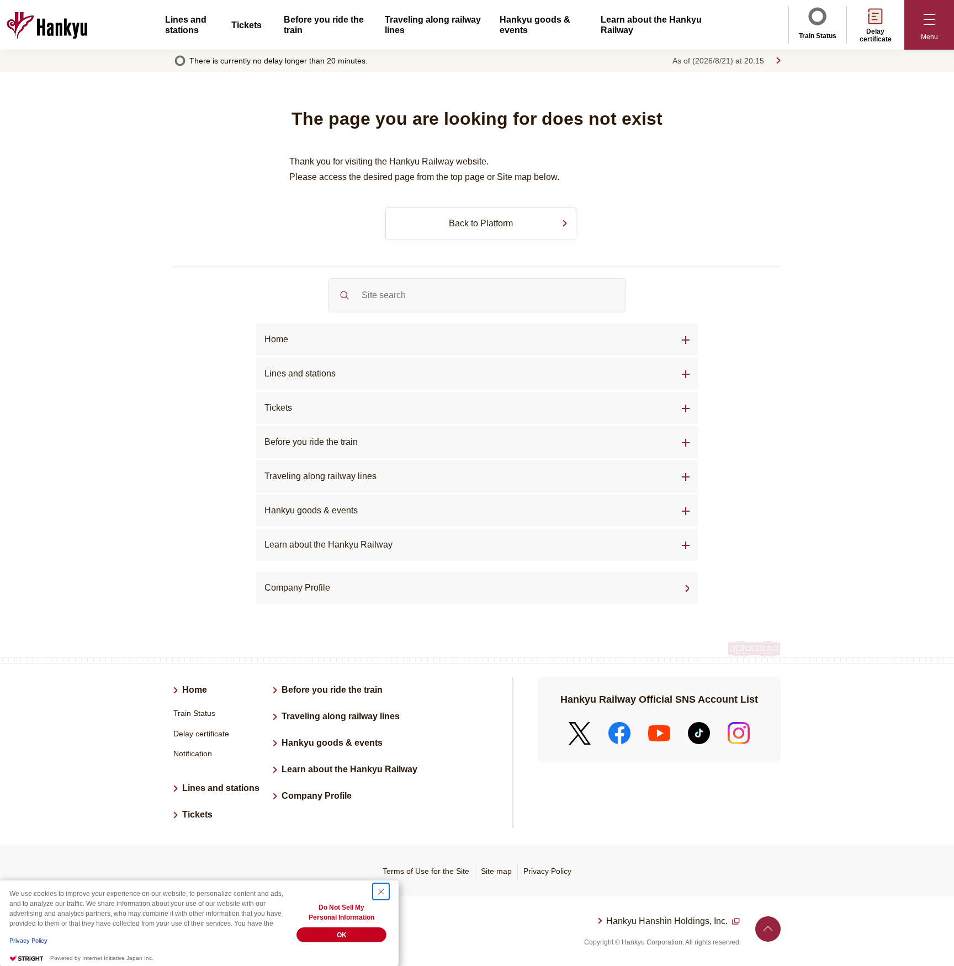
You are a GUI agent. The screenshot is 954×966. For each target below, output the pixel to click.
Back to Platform (481, 223)
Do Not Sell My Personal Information (341, 912)
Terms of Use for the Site (426, 871)
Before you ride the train (311, 442)
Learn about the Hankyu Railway (328, 544)
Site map (496, 871)
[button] (929, 25)
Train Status (817, 36)
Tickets (246, 25)
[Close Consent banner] (381, 891)
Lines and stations (300, 373)
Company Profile (297, 587)
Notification (192, 753)
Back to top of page (768, 929)
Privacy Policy (547, 871)
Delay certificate (876, 35)
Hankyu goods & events (332, 742)
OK (342, 935)
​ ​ (668, 922)
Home (276, 339)
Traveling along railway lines (320, 476)
